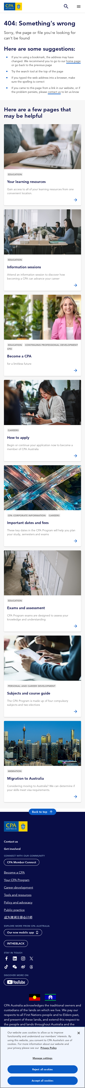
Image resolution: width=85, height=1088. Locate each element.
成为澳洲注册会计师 (18, 917)
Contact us (11, 841)
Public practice (14, 910)
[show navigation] (78, 6)
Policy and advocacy (18, 902)
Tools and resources (17, 895)
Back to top (39, 812)
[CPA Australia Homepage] (13, 6)
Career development (18, 887)
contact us (54, 92)
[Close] (78, 1033)
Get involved (12, 849)
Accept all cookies (42, 1080)
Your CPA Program (16, 880)
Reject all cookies (42, 1069)
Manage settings (43, 1058)
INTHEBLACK (16, 943)
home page (73, 61)
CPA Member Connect (21, 862)
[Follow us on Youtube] (16, 982)
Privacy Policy (49, 1048)
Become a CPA (14, 872)
